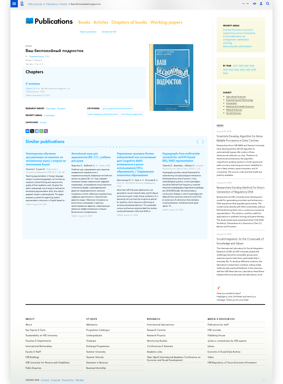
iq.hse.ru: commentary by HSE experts (227, 340)
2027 (235, 65)
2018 (253, 69)
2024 (251, 65)
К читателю (33, 83)
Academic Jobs (154, 351)
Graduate (91, 340)
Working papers (166, 22)
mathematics (243, 39)
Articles (100, 22)
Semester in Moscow (97, 362)
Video (211, 357)
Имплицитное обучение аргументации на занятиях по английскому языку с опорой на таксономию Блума (46, 159)
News (220, 125)
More (225, 72)
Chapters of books (129, 22)
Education (61, 108)
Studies (91, 319)
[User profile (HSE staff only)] (261, 3)
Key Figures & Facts (35, 329)
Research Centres (156, 329)
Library (211, 346)
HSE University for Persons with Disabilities (47, 362)
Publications (54, 21)
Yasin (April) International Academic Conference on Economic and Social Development (173, 359)
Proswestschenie (36, 56)
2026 (240, 65)
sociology (227, 42)
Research (153, 319)
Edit (263, 379)
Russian (43, 122)
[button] (106, 147)
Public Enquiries (33, 367)
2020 (242, 69)
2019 (247, 69)
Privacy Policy (68, 380)
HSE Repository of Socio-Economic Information (232, 362)
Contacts (45, 380)
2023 (225, 69)
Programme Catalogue (98, 329)
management (229, 39)
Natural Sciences (234, 109)
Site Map (79, 380)
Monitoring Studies (157, 340)
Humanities (231, 103)
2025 (246, 65)
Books (84, 22)
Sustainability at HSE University (41, 335)
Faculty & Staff (33, 351)
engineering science (233, 32)
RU (244, 3)
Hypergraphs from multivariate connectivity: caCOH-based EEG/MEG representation (181, 157)
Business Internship (96, 367)
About (30, 319)
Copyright (55, 380)
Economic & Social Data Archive (224, 351)
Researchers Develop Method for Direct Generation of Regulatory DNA (240, 190)
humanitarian (249, 32)
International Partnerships (39, 346)
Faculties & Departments (38, 340)
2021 (236, 69)
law (243, 36)
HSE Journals (214, 329)
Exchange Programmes (97, 346)
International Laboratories (160, 324)
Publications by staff (218, 324)
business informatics (232, 29)
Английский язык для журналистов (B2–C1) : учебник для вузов (91, 157)
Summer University (96, 351)
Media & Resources (221, 319)
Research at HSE (109, 31)
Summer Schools (95, 357)
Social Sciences (233, 112)
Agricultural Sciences (236, 96)
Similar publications (45, 141)
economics (248, 29)
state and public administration (237, 46)
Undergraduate (94, 335)
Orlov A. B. (30, 88)
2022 (231, 69)
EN (248, 3)
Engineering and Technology (239, 99)
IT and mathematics (232, 36)
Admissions (91, 324)
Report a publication (88, 31)
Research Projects (156, 335)
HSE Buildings (32, 357)
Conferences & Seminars (160, 346)
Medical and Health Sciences (240, 106)
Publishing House (216, 335)
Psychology (51, 108)
